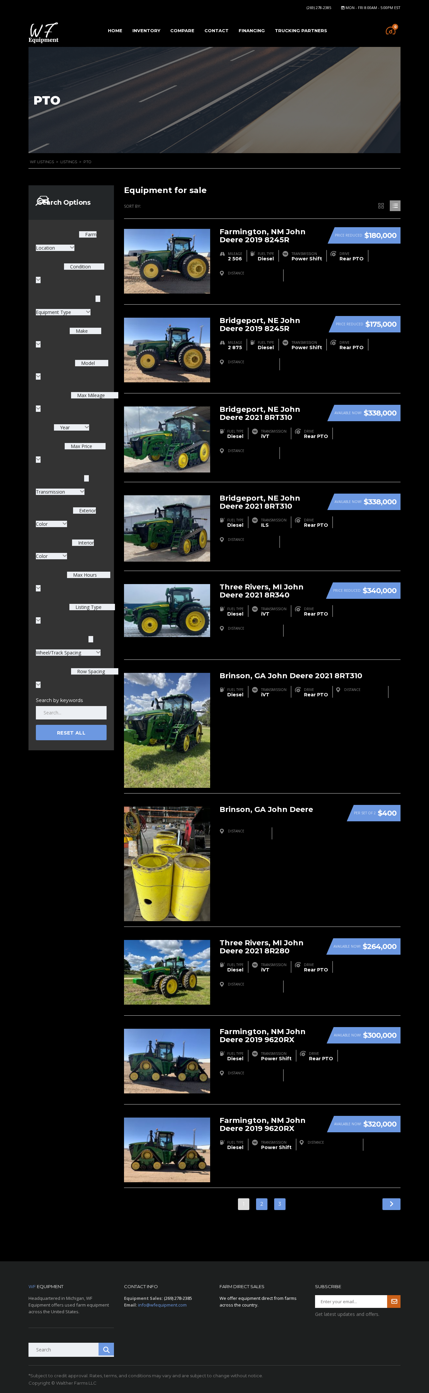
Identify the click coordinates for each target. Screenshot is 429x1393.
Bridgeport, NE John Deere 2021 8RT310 (260, 413)
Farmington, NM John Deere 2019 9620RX (263, 1035)
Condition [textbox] (80, 266)
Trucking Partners (301, 30)
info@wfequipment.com (162, 1305)
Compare (182, 30)
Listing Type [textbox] (88, 607)
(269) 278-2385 (319, 7)
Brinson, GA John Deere (266, 809)
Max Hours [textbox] (84, 575)
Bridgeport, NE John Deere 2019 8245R (260, 324)
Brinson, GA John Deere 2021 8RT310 (291, 675)
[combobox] (71, 427)
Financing (252, 30)
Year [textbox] (65, 427)
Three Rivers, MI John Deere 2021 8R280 (262, 946)
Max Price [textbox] (80, 446)
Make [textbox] (81, 331)
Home (115, 30)
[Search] (106, 1349)
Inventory (146, 30)
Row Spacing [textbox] (90, 671)
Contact (216, 30)
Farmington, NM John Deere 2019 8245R (263, 235)
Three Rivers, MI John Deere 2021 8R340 (262, 590)
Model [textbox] (87, 363)
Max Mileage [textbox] (90, 395)
